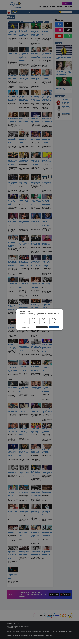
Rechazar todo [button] (42, 327)
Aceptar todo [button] (54, 327)
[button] (24, 327)
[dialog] (39, 320)
